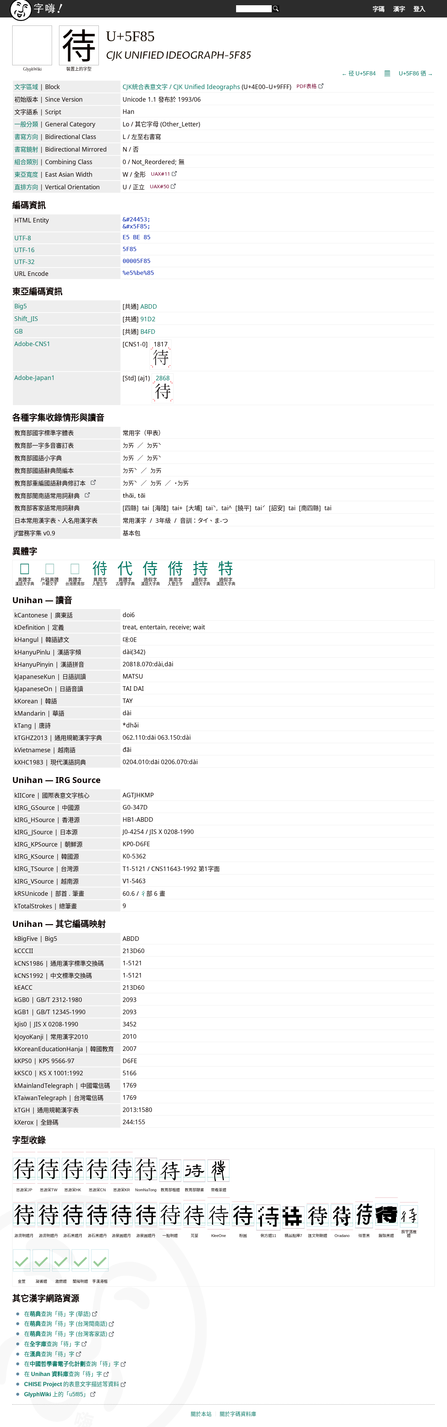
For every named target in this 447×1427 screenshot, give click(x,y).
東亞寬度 (26, 174)
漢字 (399, 9)
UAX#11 (160, 173)
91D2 (147, 319)
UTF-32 (24, 261)
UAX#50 (159, 186)
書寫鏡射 (26, 149)
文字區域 (26, 86)
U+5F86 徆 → (416, 73)
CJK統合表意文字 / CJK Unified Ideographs (181, 86)
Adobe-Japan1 (34, 377)
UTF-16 (24, 250)
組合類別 (26, 162)
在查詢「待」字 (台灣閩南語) (65, 1324)
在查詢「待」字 (52, 1344)
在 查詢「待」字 (63, 1374)
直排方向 (26, 187)
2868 (163, 378)
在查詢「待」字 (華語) (57, 1314)
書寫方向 (26, 136)
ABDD (148, 306)
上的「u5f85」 (56, 1394)
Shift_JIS (26, 318)
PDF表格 (306, 85)
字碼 (378, 9)
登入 (419, 9)
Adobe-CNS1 (32, 343)
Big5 (20, 306)
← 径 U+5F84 (359, 73)
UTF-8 (22, 238)
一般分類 (26, 124)
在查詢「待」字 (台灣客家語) (65, 1334)
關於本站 (201, 1414)
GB (18, 331)
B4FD (147, 331)
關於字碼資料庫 (238, 1414)
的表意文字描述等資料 (71, 1384)
